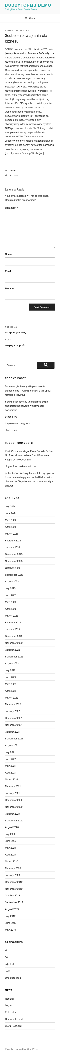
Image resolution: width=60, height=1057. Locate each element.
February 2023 (13, 622)
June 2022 (10, 677)
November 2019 (13, 888)
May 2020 (10, 847)
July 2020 (10, 834)
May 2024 (10, 520)
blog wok (10, 466)
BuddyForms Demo (28, 5)
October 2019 (12, 895)
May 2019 (10, 929)
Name (8, 254)
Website (9, 288)
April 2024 (10, 526)
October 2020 (12, 813)
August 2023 (12, 581)
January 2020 (12, 875)
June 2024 (10, 513)
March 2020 (11, 861)
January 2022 (12, 711)
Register (9, 998)
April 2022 (10, 690)
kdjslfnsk (10, 964)
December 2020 (13, 800)
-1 (6, 950)
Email (8, 271)
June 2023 (10, 595)
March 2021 (11, 779)
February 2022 (13, 704)
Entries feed (11, 1012)
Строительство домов (17, 423)
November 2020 (13, 806)
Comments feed (13, 1019)
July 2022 (10, 670)
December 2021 (13, 718)
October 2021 (12, 731)
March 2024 (11, 533)
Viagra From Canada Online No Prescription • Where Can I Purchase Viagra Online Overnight (29, 455)
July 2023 (10, 588)
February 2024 (13, 540)
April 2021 (10, 772)
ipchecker (10, 473)
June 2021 (10, 759)
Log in (8, 1005)
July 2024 (10, 506)
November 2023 (13, 561)
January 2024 (12, 547)
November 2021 (13, 724)
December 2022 (13, 636)
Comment (11, 208)
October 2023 (12, 567)
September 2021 (14, 738)
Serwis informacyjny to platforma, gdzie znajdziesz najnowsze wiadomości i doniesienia (26, 406)
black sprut (11, 430)
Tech (13, 170)
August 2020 (12, 827)
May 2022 (10, 684)
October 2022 (12, 649)
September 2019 (14, 902)
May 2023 (10, 602)
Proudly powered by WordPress (21, 1049)
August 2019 (12, 909)
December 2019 (13, 882)
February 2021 (13, 786)
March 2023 (11, 615)
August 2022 (12, 663)
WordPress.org (13, 1025)
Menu (32, 18)
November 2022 (13, 642)
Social (14, 175)
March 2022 (11, 697)
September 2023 (14, 574)
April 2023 (10, 608)
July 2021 (10, 752)
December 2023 (13, 554)
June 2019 (10, 922)
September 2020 (14, 820)
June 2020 (10, 840)
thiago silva (11, 416)
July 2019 (10, 916)
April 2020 (10, 854)
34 (6, 957)
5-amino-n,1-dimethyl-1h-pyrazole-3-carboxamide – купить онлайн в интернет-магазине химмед (28, 390)
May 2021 (10, 765)
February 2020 (13, 868)
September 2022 (14, 656)
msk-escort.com (27, 466)
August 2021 (12, 745)
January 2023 (12, 629)
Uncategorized (13, 977)
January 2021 (12, 793)
